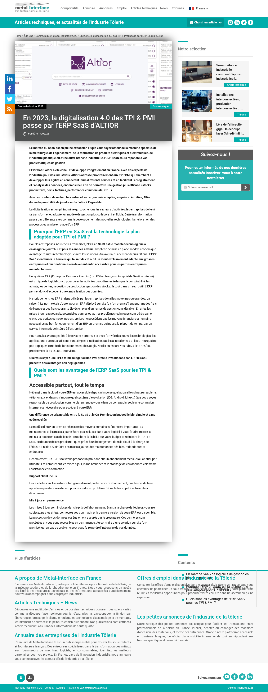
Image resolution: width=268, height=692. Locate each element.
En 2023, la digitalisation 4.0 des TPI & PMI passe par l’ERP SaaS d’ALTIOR (122, 36)
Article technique (236, 84)
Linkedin (237, 22)
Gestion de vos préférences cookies (87, 688)
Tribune (241, 114)
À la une (28, 36)
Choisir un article (205, 22)
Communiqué (43, 36)
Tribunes (178, 8)
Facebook (250, 22)
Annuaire (89, 8)
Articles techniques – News (149, 8)
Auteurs (60, 687)
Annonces (106, 8)
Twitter (244, 22)
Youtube (230, 22)
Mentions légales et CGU (28, 687)
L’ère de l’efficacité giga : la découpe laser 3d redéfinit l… (230, 129)
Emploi (121, 8)
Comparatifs (70, 8)
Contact (49, 687)
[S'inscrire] (30, 678)
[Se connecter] (21, 678)
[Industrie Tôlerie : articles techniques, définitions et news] (36, 6)
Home (18, 36)
